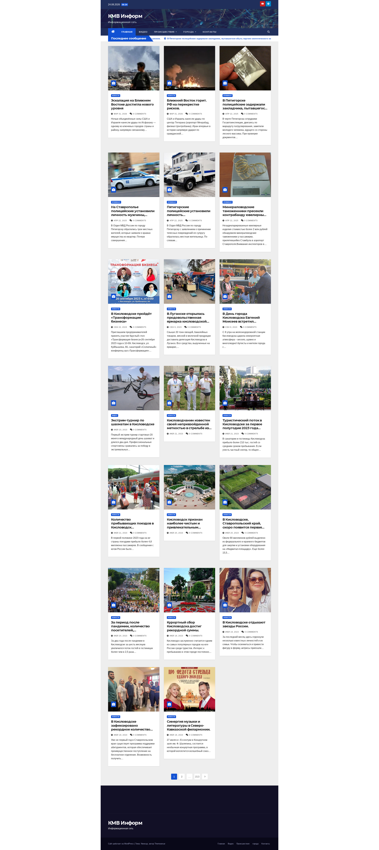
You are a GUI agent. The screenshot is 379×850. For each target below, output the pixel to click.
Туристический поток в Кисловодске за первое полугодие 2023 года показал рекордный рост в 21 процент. (245, 428)
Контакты (209, 32)
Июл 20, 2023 (176, 533)
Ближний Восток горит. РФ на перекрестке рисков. (187, 104)
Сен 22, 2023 (120, 327)
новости (115, 95)
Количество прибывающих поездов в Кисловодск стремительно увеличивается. (132, 527)
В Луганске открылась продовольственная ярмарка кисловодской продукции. (187, 319)
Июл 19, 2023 (176, 636)
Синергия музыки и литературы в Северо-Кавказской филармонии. (188, 725)
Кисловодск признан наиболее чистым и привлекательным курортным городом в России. (186, 527)
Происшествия (164, 32)
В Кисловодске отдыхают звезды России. (244, 624)
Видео (143, 32)
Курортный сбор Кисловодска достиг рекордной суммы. (184, 626)
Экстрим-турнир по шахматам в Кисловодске (132, 422)
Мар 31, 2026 (120, 114)
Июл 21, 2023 (176, 434)
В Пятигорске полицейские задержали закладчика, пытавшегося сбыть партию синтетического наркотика (245, 110)
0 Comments (139, 114)
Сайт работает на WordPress (121, 844)
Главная (127, 32)
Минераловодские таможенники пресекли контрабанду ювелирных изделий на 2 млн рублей (244, 213)
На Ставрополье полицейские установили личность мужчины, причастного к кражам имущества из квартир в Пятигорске (132, 217)
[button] (268, 32)
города (189, 32)
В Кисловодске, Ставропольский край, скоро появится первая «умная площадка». (242, 525)
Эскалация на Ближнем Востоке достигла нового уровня (132, 104)
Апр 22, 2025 (231, 114)
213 (197, 776)
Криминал (227, 95)
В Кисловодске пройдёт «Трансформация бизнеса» (131, 318)
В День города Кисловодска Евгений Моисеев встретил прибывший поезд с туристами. (241, 321)
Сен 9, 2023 (176, 327)
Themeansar (160, 844)
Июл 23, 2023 (120, 430)
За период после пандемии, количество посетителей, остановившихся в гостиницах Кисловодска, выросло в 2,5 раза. (132, 632)
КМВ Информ (125, 16)
